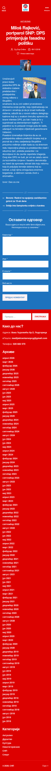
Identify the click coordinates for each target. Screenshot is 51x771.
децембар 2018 (10, 698)
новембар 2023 (10, 470)
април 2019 (8, 682)
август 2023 (8, 481)
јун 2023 (6, 489)
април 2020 (8, 636)
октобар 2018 (9, 705)
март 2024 (7, 454)
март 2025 (7, 408)
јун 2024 (6, 443)
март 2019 (7, 686)
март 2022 (7, 547)
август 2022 (8, 528)
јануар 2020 (8, 647)
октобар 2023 (9, 473)
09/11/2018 (36, 49)
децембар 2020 (10, 605)
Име (5, 259)
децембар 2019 (10, 651)
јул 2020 (6, 624)
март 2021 (7, 593)
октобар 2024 (9, 427)
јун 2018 (6, 721)
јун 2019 (6, 674)
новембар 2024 (10, 423)
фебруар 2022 (9, 551)
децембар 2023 (10, 466)
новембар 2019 (10, 655)
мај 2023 (6, 493)
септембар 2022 (10, 524)
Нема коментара (27, 53)
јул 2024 (6, 439)
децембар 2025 (10, 373)
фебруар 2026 (9, 365)
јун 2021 (6, 582)
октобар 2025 (9, 381)
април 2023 (8, 497)
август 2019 (8, 667)
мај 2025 (6, 400)
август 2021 (8, 574)
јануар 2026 (8, 369)
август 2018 (8, 713)
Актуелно (25, 21)
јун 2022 (6, 535)
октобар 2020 (9, 613)
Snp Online (21, 49)
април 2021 (8, 589)
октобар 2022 (9, 520)
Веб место (7, 283)
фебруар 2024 (9, 458)
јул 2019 (6, 671)
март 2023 (7, 501)
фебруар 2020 (9, 643)
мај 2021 (6, 586)
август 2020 (8, 620)
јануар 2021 (8, 601)
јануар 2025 (8, 416)
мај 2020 (6, 632)
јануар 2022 (8, 555)
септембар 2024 (10, 431)
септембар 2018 (10, 709)
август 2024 (8, 435)
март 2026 (7, 361)
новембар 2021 (10, 562)
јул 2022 (6, 531)
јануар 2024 (8, 462)
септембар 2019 (10, 663)
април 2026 (8, 358)
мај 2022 (6, 539)
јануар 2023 (8, 508)
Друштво (7, 739)
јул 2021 (6, 578)
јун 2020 (6, 628)
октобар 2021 (9, 566)
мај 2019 (6, 678)
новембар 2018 (10, 701)
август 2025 (8, 388)
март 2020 (7, 640)
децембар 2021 (10, 558)
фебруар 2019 (9, 690)
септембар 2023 (10, 477)
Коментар (7, 235)
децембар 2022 (10, 512)
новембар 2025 (10, 377)
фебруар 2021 (9, 597)
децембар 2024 (10, 419)
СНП (4, 750)
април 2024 (8, 450)
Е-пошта (6, 271)
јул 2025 (6, 392)
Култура (6, 743)
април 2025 (8, 404)
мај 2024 (6, 446)
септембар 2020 (10, 616)
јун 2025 (6, 396)
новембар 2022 (10, 516)
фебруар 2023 (9, 504)
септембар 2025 (10, 385)
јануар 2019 (8, 694)
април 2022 (8, 543)
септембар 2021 (10, 570)
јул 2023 (6, 485)
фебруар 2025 (9, 412)
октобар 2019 (9, 659)
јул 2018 (6, 717)
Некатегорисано (11, 746)
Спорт (5, 754)
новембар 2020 (10, 609)
